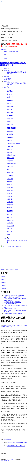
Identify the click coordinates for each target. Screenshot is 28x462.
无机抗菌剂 (10, 161)
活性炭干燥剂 (10, 226)
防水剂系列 (10, 91)
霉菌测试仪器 (11, 128)
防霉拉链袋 (10, 112)
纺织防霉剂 (10, 184)
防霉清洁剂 (10, 121)
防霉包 (9, 234)
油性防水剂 (10, 97)
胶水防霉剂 (10, 190)
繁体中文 (15, 51)
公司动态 (14, 83)
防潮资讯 (10, 84)
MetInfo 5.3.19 (10, 459)
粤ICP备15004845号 (16, 450)
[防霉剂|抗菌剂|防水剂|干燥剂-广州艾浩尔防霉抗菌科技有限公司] (14, 65)
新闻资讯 (6, 81)
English (11, 51)
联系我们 (6, 76)
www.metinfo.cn (5, 460)
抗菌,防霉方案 (16, 240)
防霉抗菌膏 (10, 124)
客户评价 (19, 72)
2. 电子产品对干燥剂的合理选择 (12, 297)
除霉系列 (10, 115)
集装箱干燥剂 (10, 220)
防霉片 (9, 103)
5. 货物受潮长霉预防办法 (10, 303)
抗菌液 (9, 169)
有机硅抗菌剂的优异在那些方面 (16, 446)
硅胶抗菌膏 (10, 146)
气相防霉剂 (10, 205)
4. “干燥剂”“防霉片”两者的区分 (12, 302)
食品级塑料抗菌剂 (12, 155)
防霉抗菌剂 (10, 179)
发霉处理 (9, 240)
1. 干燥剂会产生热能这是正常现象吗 (14, 295)
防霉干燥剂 (10, 214)
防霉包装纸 (10, 109)
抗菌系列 (10, 137)
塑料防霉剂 (10, 202)
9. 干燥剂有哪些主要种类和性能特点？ (14, 313)
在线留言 (9, 72)
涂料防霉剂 (10, 196)
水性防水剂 (10, 94)
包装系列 (10, 100)
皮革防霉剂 (10, 181)
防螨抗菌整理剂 (11, 163)
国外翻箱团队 (7, 78)
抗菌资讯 (9, 83)
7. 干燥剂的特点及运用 (10, 308)
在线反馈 (14, 72)
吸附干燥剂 (10, 231)
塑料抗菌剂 (10, 140)
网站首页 (6, 68)
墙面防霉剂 (10, 199)
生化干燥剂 (10, 217)
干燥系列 (10, 211)
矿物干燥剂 (10, 223)
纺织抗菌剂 (10, 152)
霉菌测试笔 (10, 131)
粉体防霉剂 (10, 207)
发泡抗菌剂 (10, 166)
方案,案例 (6, 238)
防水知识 (19, 83)
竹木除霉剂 (10, 119)
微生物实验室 (7, 79)
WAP (5, 54)
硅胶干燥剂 (10, 228)
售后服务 (10, 73)
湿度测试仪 (10, 134)
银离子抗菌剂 (10, 158)
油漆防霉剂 (10, 193)
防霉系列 (10, 176)
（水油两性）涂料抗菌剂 (14, 143)
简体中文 (3, 49)
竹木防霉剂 (10, 187)
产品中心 (6, 87)
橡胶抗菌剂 (10, 149)
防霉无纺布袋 (10, 106)
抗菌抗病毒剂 (10, 172)
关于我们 (6, 70)
